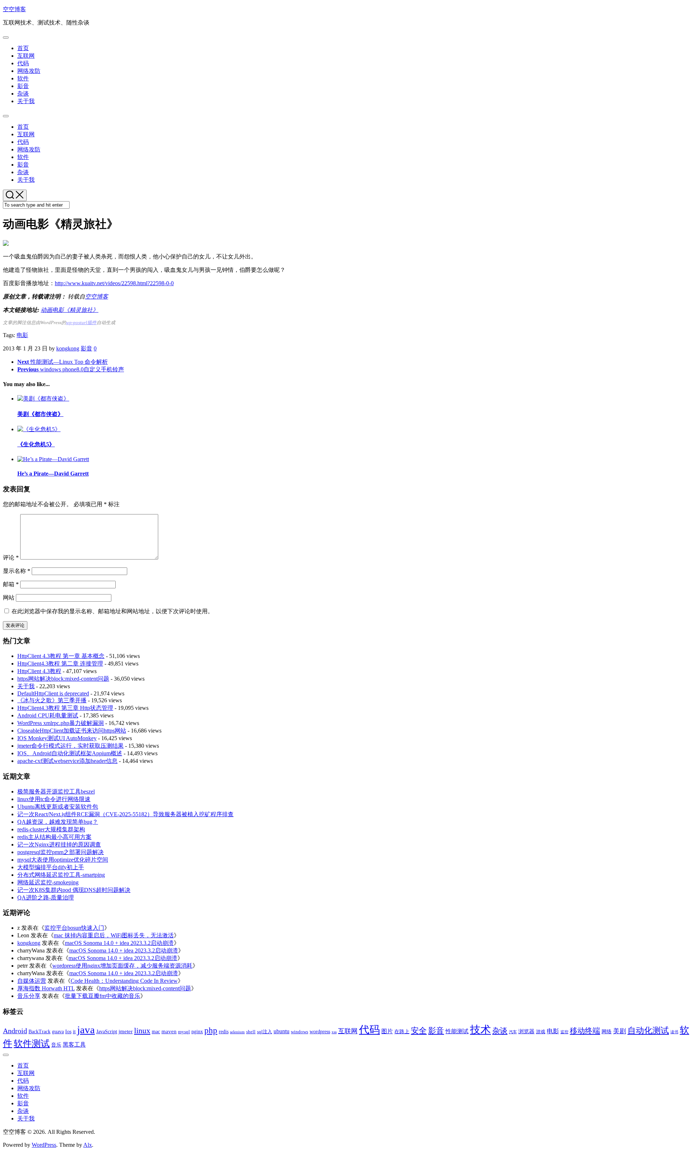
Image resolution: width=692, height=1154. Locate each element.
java (86, 1029)
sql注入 (264, 1031)
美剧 (619, 1031)
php (210, 1030)
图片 (387, 1031)
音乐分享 (28, 996)
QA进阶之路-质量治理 (45, 897)
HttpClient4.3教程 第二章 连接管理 (60, 663)
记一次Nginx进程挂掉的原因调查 (59, 844)
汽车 (513, 1032)
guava (58, 1031)
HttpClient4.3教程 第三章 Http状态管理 (65, 708)
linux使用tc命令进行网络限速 (53, 799)
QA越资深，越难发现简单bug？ (57, 822)
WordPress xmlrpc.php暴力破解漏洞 (60, 723)
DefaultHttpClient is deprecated (53, 693)
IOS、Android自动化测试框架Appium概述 (69, 753)
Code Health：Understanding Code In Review (124, 981)
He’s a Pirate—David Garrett (53, 473)
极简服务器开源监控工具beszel (56, 791)
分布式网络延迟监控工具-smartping (61, 875)
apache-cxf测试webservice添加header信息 (67, 761)
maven (169, 1031)
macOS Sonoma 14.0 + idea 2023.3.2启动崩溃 (119, 943)
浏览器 (526, 1031)
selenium (237, 1032)
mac (156, 1031)
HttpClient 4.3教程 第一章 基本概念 (61, 656)
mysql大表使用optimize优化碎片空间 (62, 860)
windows (299, 1031)
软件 (23, 78)
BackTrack (39, 1031)
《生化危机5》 (36, 444)
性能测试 (457, 1031)
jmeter (126, 1031)
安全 (419, 1030)
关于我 (26, 101)
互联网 (26, 56)
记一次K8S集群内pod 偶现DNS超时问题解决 (73, 890)
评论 (11, 557)
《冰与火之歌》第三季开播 (51, 700)
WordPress (44, 1145)
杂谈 (23, 93)
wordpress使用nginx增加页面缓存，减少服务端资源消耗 (122, 966)
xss (334, 1032)
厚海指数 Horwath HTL (46, 988)
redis (224, 1031)
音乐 (56, 1045)
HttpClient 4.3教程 (39, 671)
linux (142, 1030)
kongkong (67, 348)
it (74, 1031)
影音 (23, 86)
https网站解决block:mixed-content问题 (63, 679)
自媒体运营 (31, 981)
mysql (184, 1031)
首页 (23, 48)
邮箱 (11, 584)
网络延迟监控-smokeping (48, 882)
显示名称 (16, 571)
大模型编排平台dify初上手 (50, 867)
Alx (87, 1145)
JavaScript (106, 1031)
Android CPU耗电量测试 (47, 715)
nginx (197, 1031)
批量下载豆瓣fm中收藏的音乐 (102, 996)
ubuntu (281, 1031)
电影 (22, 335)
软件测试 (32, 1043)
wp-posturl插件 (81, 322)
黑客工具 (74, 1045)
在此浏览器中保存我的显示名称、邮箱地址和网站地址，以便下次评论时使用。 (112, 611)
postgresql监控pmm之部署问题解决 (60, 852)
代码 (23, 63)
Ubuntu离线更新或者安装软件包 (57, 807)
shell (251, 1031)
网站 (8, 597)
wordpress (320, 1031)
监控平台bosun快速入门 (74, 928)
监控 (564, 1032)
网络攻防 (28, 71)
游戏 (540, 1031)
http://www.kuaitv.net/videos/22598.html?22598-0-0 (114, 283)
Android (15, 1031)
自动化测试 (648, 1030)
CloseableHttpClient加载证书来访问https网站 (71, 731)
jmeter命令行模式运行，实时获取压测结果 (70, 746)
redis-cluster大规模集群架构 (51, 829)
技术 (480, 1029)
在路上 (401, 1031)
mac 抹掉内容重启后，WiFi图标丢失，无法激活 (114, 935)
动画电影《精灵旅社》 (69, 310)
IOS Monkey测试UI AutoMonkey (57, 738)
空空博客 (14, 9)
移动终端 (585, 1030)
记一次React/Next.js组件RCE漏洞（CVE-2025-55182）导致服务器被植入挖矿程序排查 (125, 814)
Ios (68, 1031)
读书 (674, 1032)
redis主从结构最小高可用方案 (54, 837)
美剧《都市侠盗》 (40, 414)
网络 (607, 1031)
